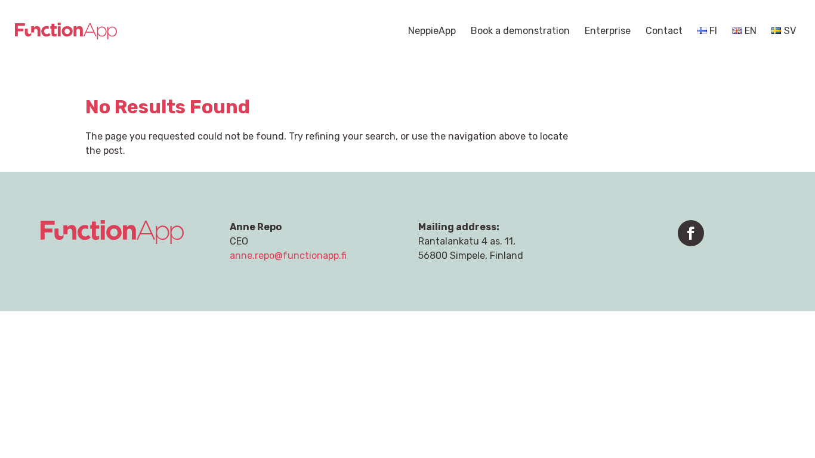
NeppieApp (432, 31)
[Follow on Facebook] (691, 233)
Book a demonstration (520, 31)
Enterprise (608, 31)
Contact (664, 31)
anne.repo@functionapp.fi (288, 255)
